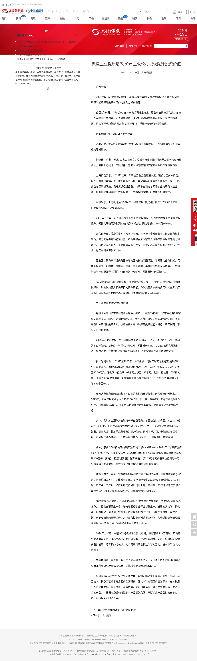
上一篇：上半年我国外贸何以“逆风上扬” (114, 610)
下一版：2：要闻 (102, 615)
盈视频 (105, 18)
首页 (4, 18)
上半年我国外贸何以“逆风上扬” (32, 55)
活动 (163, 18)
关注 (193, 18)
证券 (47, 18)
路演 (134, 18)
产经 (91, 18)
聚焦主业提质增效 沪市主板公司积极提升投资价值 (41, 59)
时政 (33, 18)
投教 (149, 18)
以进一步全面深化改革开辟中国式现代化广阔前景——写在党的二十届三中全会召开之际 (48, 44)
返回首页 (120, 46)
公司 (76, 18)
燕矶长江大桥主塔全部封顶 (30, 50)
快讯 (18, 18)
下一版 (74, 35)
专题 (178, 18)
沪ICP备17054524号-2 (100, 654)
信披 (120, 18)
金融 (62, 18)
